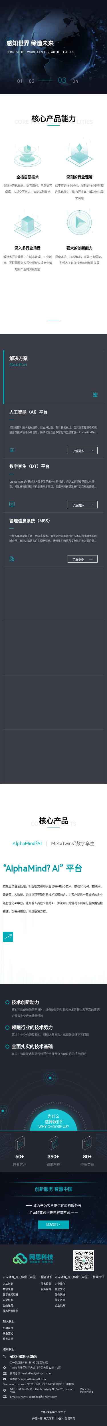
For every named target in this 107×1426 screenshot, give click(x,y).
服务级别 (46, 1283)
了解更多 (78, 451)
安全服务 (8, 1300)
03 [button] (62, 80)
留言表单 (8, 1339)
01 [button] (20, 81)
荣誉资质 (60, 1300)
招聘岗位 (8, 1328)
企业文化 (60, 1289)
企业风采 (60, 1305)
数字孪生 (8, 1289)
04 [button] (75, 81)
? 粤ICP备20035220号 (53, 1412)
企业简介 (60, 1283)
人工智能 (8, 1283)
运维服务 (8, 1305)
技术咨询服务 (10, 1311)
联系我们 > (53, 1224)
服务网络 (46, 1289)
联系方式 (8, 1333)
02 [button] (32, 81)
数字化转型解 (10, 1294)
